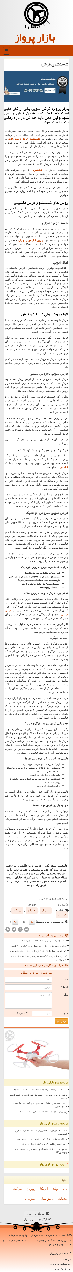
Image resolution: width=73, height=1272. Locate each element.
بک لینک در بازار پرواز (60, 1264)
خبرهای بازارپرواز (35, 1213)
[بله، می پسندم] (32, 922)
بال (65, 1188)
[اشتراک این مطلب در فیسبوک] (20, 929)
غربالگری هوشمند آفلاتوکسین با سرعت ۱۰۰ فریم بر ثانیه (42, 1139)
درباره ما (66, 1259)
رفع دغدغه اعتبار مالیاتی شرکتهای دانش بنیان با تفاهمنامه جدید (38, 951)
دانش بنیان (47, 1198)
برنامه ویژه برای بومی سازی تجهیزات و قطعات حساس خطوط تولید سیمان (38, 1096)
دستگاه (17, 910)
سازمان (30, 1198)
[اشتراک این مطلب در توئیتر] (14, 929)
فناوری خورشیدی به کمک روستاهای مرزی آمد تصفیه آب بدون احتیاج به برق (39, 958)
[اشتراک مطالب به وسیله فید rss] (8, 929)
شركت (17, 1188)
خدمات (32, 910)
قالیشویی (62, 467)
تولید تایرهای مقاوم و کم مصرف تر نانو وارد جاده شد (44, 1144)
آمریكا (44, 1188)
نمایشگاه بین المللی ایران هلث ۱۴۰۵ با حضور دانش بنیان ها (40, 1090)
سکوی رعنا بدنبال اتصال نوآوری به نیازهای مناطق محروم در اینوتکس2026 (41, 1151)
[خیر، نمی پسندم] (15, 922)
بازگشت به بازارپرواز (36, 1219)
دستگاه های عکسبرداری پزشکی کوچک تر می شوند (44, 941)
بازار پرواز (34, 37)
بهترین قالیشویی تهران (31, 240)
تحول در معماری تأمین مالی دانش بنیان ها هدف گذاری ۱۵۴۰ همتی (38, 946)
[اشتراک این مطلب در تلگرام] (26, 929)
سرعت (62, 914)
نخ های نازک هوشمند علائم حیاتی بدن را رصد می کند (43, 1112)
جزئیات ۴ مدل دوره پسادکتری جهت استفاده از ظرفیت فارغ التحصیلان (41, 1132)
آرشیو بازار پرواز (63, 1269)
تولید (56, 1188)
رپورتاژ (46, 910)
